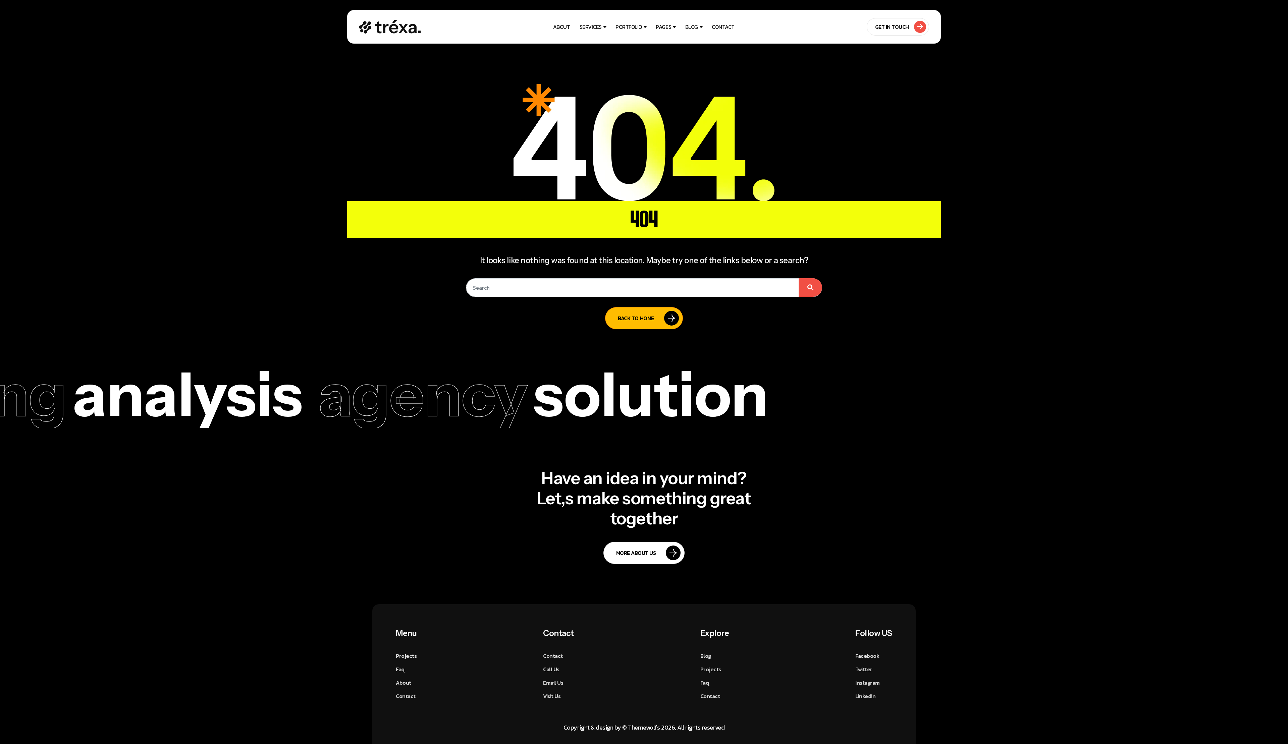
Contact (723, 27)
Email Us (553, 683)
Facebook (867, 656)
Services (591, 27)
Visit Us (551, 696)
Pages (663, 27)
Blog (691, 27)
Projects (406, 656)
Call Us (551, 669)
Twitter (863, 669)
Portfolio (628, 27)
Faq (400, 669)
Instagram (867, 683)
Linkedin (865, 696)
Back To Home (636, 318)
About (561, 27)
